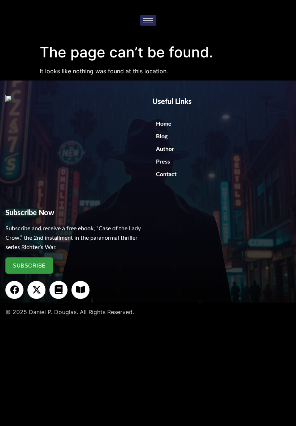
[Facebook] (14, 290)
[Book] (58, 290)
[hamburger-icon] (148, 20)
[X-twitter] (36, 290)
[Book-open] (80, 290)
